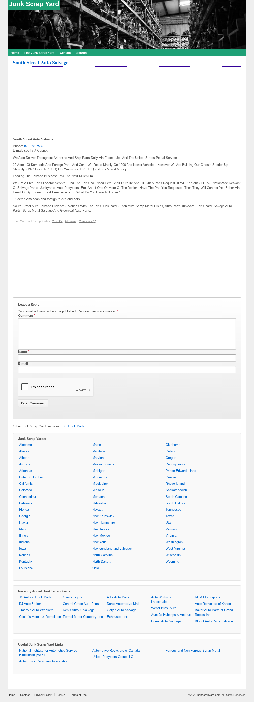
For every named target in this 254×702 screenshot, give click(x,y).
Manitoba (98, 451)
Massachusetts (103, 464)
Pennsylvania (175, 464)
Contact (65, 53)
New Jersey (100, 529)
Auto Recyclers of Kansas (214, 603)
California (25, 483)
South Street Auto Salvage (40, 62)
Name (22, 352)
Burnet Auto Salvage (166, 621)
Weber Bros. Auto (163, 608)
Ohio (95, 568)
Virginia (171, 535)
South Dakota (175, 503)
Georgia (24, 516)
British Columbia (31, 477)
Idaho (23, 529)
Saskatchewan (176, 490)
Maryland (98, 458)
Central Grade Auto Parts (81, 603)
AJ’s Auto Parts (118, 597)
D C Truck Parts (73, 426)
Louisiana (26, 568)
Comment (26, 315)
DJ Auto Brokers (31, 603)
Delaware (25, 503)
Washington (174, 542)
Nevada (97, 509)
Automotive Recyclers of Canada (116, 650)
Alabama (25, 445)
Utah (169, 522)
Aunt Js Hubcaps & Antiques (171, 615)
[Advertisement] (127, 102)
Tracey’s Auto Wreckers (36, 610)
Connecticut (27, 497)
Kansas (24, 555)
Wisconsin (173, 555)
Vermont (172, 529)
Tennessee (173, 509)
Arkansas (70, 221)
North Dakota (101, 561)
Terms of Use (78, 694)
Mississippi (100, 483)
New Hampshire (103, 522)
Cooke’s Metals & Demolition (40, 617)
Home (15, 53)
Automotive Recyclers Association (43, 661)
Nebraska (99, 503)
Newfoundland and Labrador (112, 548)
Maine (96, 445)
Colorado (25, 490)
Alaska (24, 451)
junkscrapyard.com (208, 694)
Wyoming (172, 561)
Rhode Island (175, 483)
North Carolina (102, 555)
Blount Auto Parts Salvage (214, 621)
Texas (170, 516)
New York (99, 542)
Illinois (23, 535)
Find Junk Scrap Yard (39, 53)
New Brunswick (103, 516)
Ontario (171, 451)
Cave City (58, 221)
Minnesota (99, 477)
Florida (24, 509)
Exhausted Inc (117, 617)
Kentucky (26, 561)
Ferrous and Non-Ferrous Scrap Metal (193, 650)
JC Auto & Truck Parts (35, 597)
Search (81, 53)
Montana (98, 497)
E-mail (23, 363)
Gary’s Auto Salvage (121, 610)
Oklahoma (173, 445)
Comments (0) (87, 221)
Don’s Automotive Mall (123, 603)
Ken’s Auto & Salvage (79, 610)
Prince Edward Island (181, 471)
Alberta (24, 458)
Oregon (171, 458)
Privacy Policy (43, 694)
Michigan (98, 471)
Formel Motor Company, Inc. (83, 617)
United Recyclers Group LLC (112, 657)
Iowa (22, 548)
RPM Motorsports (207, 597)
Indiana (24, 542)
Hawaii (24, 522)
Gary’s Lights (72, 597)
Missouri (98, 490)
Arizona (24, 464)
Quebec (171, 477)
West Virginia (175, 548)
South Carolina (176, 497)
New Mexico (101, 535)
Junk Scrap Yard (34, 4)
